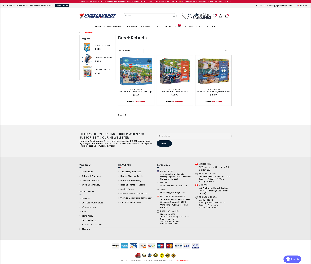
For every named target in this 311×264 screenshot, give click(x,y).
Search (173, 15)
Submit (164, 143)
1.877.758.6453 (167, 185)
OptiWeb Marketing (181, 260)
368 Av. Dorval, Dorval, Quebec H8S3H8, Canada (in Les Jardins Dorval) (213, 191)
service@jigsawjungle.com (279, 5)
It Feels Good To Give (92, 224)
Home (80, 32)
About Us (86, 198)
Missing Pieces (127, 189)
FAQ (84, 211)
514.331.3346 (181, 185)
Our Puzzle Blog (89, 220)
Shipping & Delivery (91, 184)
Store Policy (87, 215)
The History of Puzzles (130, 171)
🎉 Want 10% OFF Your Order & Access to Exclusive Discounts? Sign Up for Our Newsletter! (133, 1)
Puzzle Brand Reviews (130, 202)
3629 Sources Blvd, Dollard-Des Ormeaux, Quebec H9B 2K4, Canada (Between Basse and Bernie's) (175, 203)
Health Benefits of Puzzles (132, 184)
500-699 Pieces (173, 89)
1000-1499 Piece (135, 89)
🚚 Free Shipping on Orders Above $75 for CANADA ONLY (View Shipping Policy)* (204, 1)
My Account (87, 171)
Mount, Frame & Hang (130, 180)
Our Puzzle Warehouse (92, 202)
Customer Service (90, 180)
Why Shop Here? (90, 207)
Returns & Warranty (91, 176)
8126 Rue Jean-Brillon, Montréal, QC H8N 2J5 (214, 168)
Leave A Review (62, 6)
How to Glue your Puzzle (131, 176)
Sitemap (86, 229)
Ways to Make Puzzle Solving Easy (136, 198)
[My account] (220, 16)
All (141, 89)
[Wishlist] (214, 16)
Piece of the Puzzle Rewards (133, 193)
